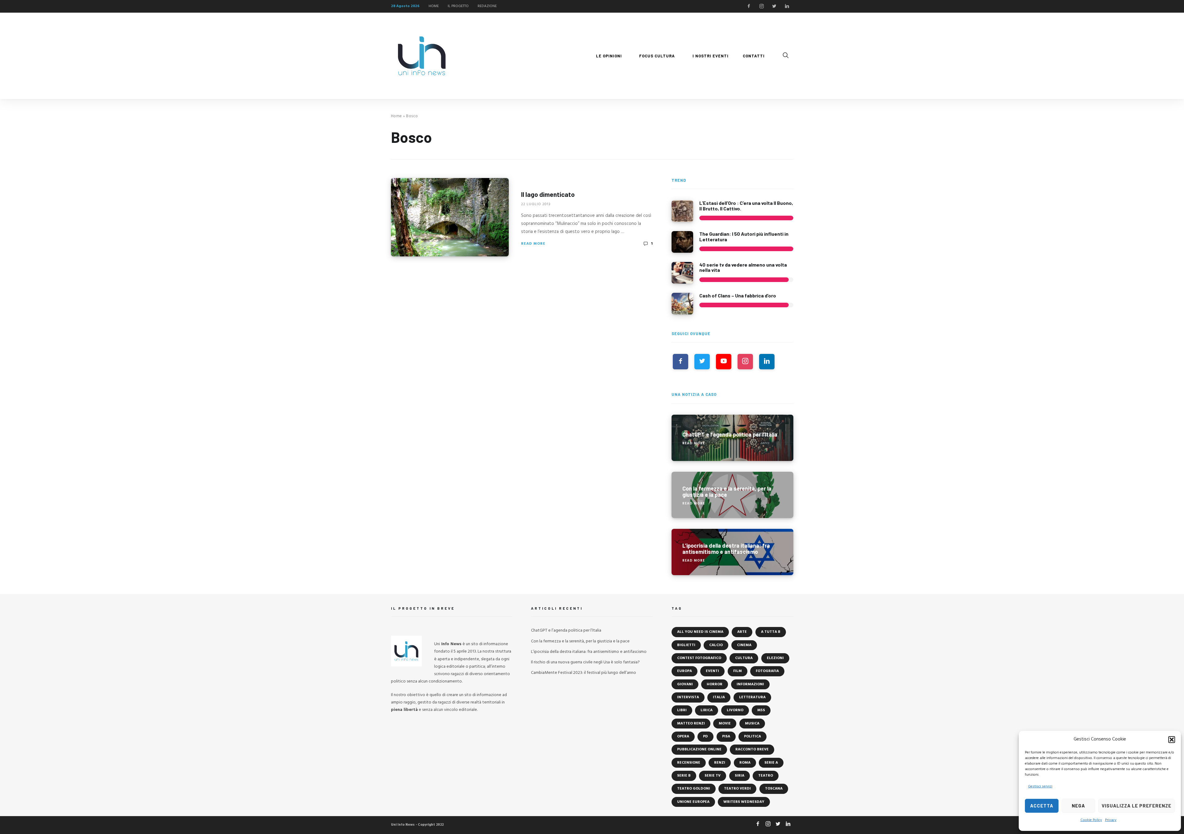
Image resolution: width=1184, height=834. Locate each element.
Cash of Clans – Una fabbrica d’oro (737, 295)
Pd (705, 736)
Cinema (744, 645)
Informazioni (750, 684)
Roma (744, 763)
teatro (765, 776)
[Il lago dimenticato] (450, 217)
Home (396, 116)
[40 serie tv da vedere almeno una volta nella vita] (682, 273)
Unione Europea (693, 802)
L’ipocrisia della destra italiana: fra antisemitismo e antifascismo (589, 651)
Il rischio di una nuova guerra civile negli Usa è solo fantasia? (585, 662)
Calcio (716, 645)
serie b (684, 776)
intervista (688, 697)
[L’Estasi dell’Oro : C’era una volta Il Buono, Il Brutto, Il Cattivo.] (682, 211)
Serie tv (713, 776)
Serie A (771, 763)
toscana (774, 789)
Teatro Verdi (737, 789)
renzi (719, 763)
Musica (752, 723)
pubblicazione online (699, 749)
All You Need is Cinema (700, 632)
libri (682, 710)
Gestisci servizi (1040, 786)
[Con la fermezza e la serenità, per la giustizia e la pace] (732, 495)
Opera (683, 736)
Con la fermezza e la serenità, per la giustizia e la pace (580, 641)
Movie (725, 723)
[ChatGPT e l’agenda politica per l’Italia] (732, 438)
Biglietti (686, 645)
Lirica (707, 710)
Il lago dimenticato (548, 194)
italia (719, 697)
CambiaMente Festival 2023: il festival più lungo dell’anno (583, 672)
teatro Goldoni (693, 789)
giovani (685, 684)
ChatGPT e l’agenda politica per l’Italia (566, 630)
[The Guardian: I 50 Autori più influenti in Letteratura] (682, 242)
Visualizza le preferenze (1136, 805)
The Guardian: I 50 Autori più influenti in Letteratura (743, 236)
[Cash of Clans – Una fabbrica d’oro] (682, 303)
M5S (761, 710)
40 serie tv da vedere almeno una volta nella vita (743, 267)
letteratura (752, 697)
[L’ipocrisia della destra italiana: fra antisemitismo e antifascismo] (732, 552)
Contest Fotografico (699, 658)
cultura (744, 658)
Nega (1078, 805)
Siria (739, 776)
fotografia (767, 671)
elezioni (775, 658)
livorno (735, 710)
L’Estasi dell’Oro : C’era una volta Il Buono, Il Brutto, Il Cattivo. (746, 205)
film (737, 671)
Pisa (726, 736)
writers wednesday (743, 802)
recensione (688, 763)
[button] (1172, 739)
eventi (712, 671)
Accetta (1041, 805)
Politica (752, 736)
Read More (533, 244)
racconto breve (752, 749)
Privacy (1110, 820)
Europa (684, 671)
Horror (714, 684)
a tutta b (770, 632)
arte (742, 632)
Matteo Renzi (691, 723)
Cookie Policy (1091, 820)
